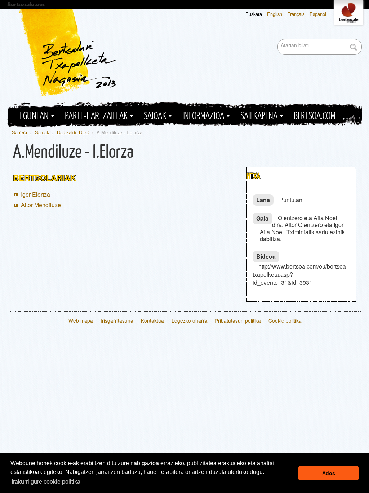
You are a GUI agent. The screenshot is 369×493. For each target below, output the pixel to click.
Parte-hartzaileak (97, 116)
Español (318, 13)
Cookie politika (285, 320)
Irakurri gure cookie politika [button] (46, 482)
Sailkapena (259, 116)
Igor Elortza (35, 194)
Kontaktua (152, 320)
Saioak (156, 116)
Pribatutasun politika (238, 320)
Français (295, 13)
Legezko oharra (190, 320)
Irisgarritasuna (117, 320)
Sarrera (19, 132)
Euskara (253, 13)
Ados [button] (328, 473)
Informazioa (204, 116)
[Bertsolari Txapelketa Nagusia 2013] (190, 52)
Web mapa (80, 320)
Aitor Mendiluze (41, 205)
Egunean (35, 116)
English (274, 13)
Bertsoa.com (314, 116)
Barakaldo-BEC (73, 132)
